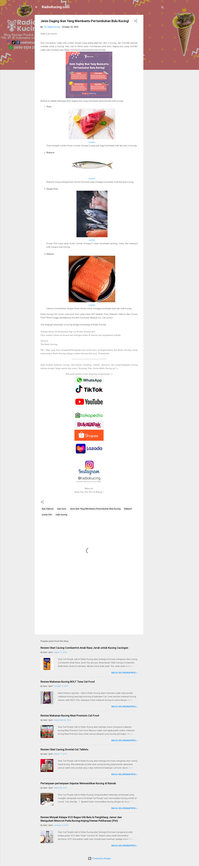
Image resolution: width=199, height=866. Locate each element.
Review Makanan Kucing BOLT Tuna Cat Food (67, 681)
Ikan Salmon (48, 508)
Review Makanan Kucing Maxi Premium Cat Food (69, 715)
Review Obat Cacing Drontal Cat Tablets (64, 749)
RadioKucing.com (55, 7)
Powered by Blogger (101, 858)
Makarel (128, 508)
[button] (136, 21)
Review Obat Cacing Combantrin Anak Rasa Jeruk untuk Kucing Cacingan (84, 647)
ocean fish (47, 514)
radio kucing (61, 514)
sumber (92, 142)
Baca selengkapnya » (124, 672)
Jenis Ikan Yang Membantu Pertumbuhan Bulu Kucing (95, 508)
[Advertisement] (155, 58)
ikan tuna (61, 508)
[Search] (162, 7)
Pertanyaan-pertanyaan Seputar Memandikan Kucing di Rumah (78, 783)
